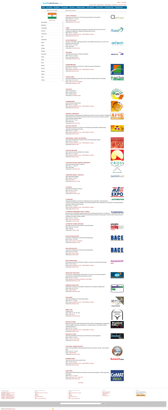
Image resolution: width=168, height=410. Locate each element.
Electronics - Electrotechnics (7, 395)
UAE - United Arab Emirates (40, 398)
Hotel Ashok (72, 179)
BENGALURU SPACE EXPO (72, 273)
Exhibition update (80, 7)
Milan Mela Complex (74, 253)
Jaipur (42, 45)
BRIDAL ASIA (69, 309)
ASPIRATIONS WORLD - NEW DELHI (75, 175)
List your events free (106, 391)
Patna (42, 59)
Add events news (105, 392)
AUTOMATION (69, 199)
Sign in (119, 2)
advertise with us (105, 395)
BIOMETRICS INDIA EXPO (72, 285)
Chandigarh (44, 28)
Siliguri (43, 74)
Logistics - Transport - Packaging (8, 396)
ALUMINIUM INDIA (70, 101)
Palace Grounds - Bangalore (75, 81)
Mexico (36, 391)
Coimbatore (44, 33)
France (36, 394)
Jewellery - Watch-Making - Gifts (7, 397)
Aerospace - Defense (5, 393)
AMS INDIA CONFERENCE (72, 113)
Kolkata (43, 48)
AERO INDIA (69, 52)
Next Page (80, 382)
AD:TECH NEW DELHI (71, 40)
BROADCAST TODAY (71, 334)
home (43, 7)
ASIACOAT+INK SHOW (71, 150)
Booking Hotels (119, 7)
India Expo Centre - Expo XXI (76, 377)
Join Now (124, 2)
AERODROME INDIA (71, 64)
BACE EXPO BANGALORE (72, 236)
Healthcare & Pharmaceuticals (7, 398)
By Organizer (65, 7)
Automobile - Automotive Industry (8, 392)
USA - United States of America (41, 392)
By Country (49, 7)
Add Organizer (108, 5)
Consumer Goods (4, 391)
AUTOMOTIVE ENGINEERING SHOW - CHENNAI (77, 211)
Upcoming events (109, 7)
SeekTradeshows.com (10, 409)
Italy (36, 397)
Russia (36, 393)
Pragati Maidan (72, 20)
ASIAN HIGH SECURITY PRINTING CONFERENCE (78, 162)
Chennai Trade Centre (74, 219)
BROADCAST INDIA (71, 322)
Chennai (43, 31)
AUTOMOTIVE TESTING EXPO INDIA (75, 224)
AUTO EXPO (69, 187)
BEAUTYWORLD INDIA (71, 260)
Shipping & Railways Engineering (8, 394)
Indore (42, 42)
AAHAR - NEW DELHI (71, 15)
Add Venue (115, 5)
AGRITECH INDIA (70, 77)
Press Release (90, 7)
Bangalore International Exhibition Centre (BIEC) (80, 279)
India (79, 22)
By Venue (72, 7)
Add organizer (105, 393)
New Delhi (43, 54)
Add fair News (100, 5)
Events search (99, 7)
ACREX (67, 28)
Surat (42, 77)
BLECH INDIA (69, 297)
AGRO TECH (69, 89)
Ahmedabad (44, 22)
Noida (42, 57)
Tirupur (43, 80)
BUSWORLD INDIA (70, 358)
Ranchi (43, 68)
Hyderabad (44, 39)
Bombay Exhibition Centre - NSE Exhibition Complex (81, 34)
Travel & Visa (52, 20)
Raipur (42, 65)
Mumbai (43, 51)
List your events (92, 5)
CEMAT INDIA (69, 371)
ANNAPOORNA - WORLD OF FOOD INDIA (76, 138)
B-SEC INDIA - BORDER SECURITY (74, 346)
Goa (42, 36)
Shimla (43, 71)
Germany (37, 395)
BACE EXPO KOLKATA (71, 248)
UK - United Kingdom (39, 396)
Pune (42, 62)
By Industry (57, 7)
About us (104, 394)
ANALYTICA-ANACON (71, 126)
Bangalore (43, 25)
